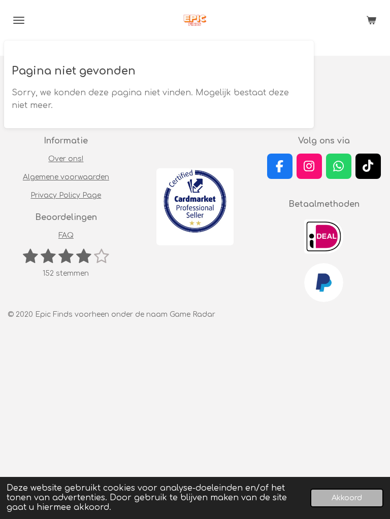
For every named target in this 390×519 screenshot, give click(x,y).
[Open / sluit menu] (19, 20)
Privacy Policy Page (65, 195)
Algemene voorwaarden (66, 177)
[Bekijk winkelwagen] (371, 20)
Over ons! (65, 159)
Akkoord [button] (347, 498)
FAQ (66, 235)
